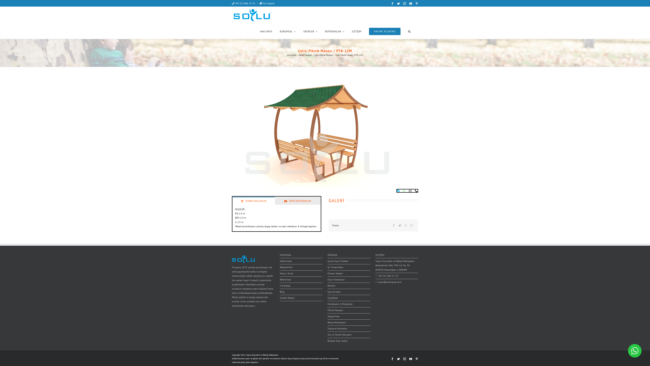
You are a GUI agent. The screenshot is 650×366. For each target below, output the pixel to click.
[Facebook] (394, 225)
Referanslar (285, 279)
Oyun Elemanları (336, 279)
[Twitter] (400, 225)
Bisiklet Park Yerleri (338, 340)
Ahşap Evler (334, 316)
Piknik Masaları (335, 310)
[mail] (410, 190)
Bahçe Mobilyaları (337, 322)
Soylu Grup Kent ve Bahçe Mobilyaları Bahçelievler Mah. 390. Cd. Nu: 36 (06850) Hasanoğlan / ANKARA (395, 265)
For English (268, 3)
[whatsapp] (404, 190)
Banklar (331, 285)
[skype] (398, 190)
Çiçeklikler (333, 297)
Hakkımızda (286, 261)
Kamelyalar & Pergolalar (340, 304)
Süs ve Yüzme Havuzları (340, 334)
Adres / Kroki (286, 273)
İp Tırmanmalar (335, 267)
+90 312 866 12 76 (244, 3)
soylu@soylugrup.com (389, 281)
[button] (409, 31)
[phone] (416, 190)
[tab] (254, 201)
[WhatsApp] (406, 225)
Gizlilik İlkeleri (287, 297)
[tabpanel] (276, 218)
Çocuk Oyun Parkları (338, 261)
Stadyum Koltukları (337, 328)
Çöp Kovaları (334, 291)
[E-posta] (412, 225)
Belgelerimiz (286, 267)
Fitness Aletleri (335, 273)
